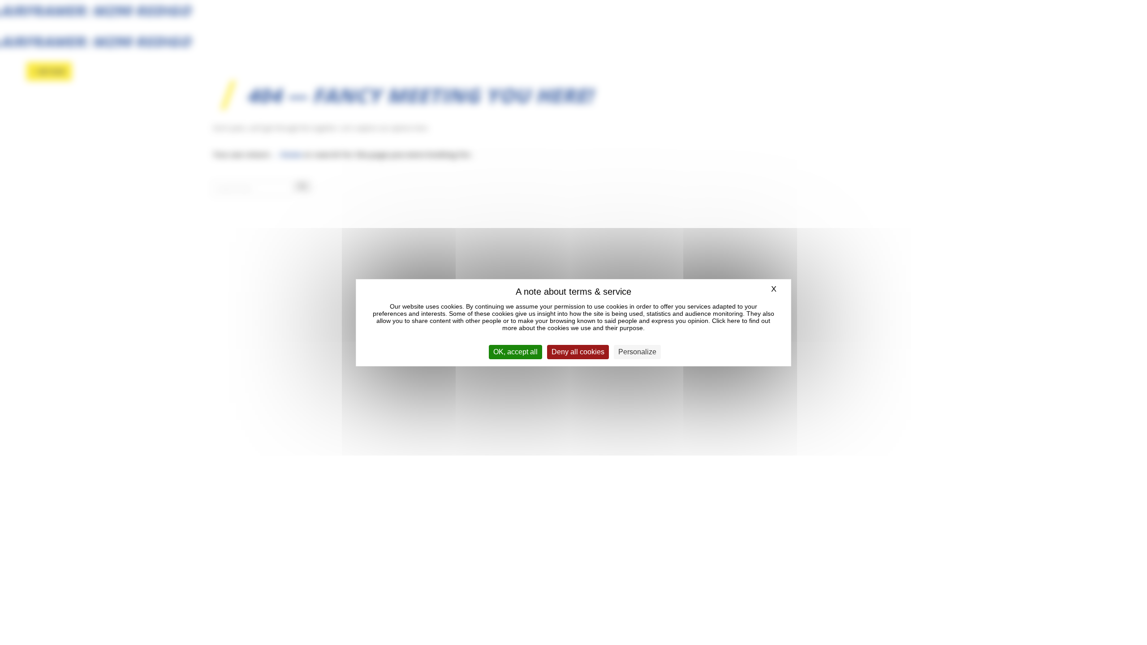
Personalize (637, 352)
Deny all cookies (578, 352)
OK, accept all (515, 352)
